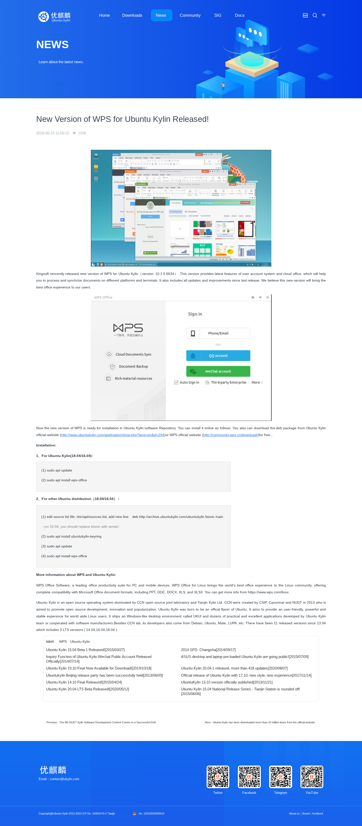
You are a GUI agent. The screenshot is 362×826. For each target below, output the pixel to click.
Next (260, 722)
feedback (317, 813)
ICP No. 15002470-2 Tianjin (98, 813)
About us (294, 813)
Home (104, 15)
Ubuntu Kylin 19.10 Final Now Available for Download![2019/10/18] (98, 668)
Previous (101, 722)
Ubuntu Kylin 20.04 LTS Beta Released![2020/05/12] (87, 689)
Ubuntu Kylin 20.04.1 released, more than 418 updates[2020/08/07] (234, 668)
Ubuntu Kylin (80, 641)
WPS (63, 641)
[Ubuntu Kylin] (54, 16)
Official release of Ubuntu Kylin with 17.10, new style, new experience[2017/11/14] (246, 675)
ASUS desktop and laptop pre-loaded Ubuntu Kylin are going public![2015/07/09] (245, 657)
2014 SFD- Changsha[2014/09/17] (208, 650)
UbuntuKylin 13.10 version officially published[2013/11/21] (227, 682)
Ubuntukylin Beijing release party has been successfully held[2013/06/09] (104, 675)
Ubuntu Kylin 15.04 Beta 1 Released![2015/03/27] (85, 650)
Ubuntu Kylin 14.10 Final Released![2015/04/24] (84, 682)
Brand (306, 813)
